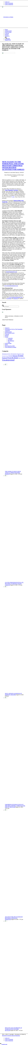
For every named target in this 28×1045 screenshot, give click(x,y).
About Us (7, 327)
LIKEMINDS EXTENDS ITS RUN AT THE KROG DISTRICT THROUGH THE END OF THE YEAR (15, 806)
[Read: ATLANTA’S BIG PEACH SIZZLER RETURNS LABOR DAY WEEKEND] (6, 810)
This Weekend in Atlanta (10, 347)
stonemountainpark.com (11, 271)
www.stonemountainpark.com (11, 285)
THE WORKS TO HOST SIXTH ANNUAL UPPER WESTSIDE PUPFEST (13, 473)
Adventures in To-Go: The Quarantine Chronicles (11, 353)
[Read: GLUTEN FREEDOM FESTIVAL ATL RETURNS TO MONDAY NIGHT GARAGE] (6, 475)
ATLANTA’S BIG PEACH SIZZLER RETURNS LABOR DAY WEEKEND (14, 918)
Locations (10, 339)
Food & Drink (8, 343)
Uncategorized (8, 360)
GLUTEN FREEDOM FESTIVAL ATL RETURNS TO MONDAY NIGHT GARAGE (14, 584)
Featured (4, 358)
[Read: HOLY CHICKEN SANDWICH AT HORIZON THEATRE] (6, 586)
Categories (10, 338)
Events (6, 336)
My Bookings (11, 340)
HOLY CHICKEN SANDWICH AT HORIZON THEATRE (13, 694)
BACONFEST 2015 (9, 333)
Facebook (9, 298)
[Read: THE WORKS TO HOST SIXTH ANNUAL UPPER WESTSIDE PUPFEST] (6, 364)
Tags (9, 342)
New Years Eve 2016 (10, 345)
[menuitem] (15, 29)
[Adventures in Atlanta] (7, 17)
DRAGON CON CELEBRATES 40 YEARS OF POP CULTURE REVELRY (13, 1029)
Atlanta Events (8, 331)
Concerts (7, 334)
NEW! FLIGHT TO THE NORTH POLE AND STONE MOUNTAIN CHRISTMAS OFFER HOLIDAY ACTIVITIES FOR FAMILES (13, 165)
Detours (7, 335)
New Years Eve (21, 358)
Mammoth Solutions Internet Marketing (11, 1035)
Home (6, 344)
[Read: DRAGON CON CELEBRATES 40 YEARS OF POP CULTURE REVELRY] (6, 921)
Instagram (15, 298)
